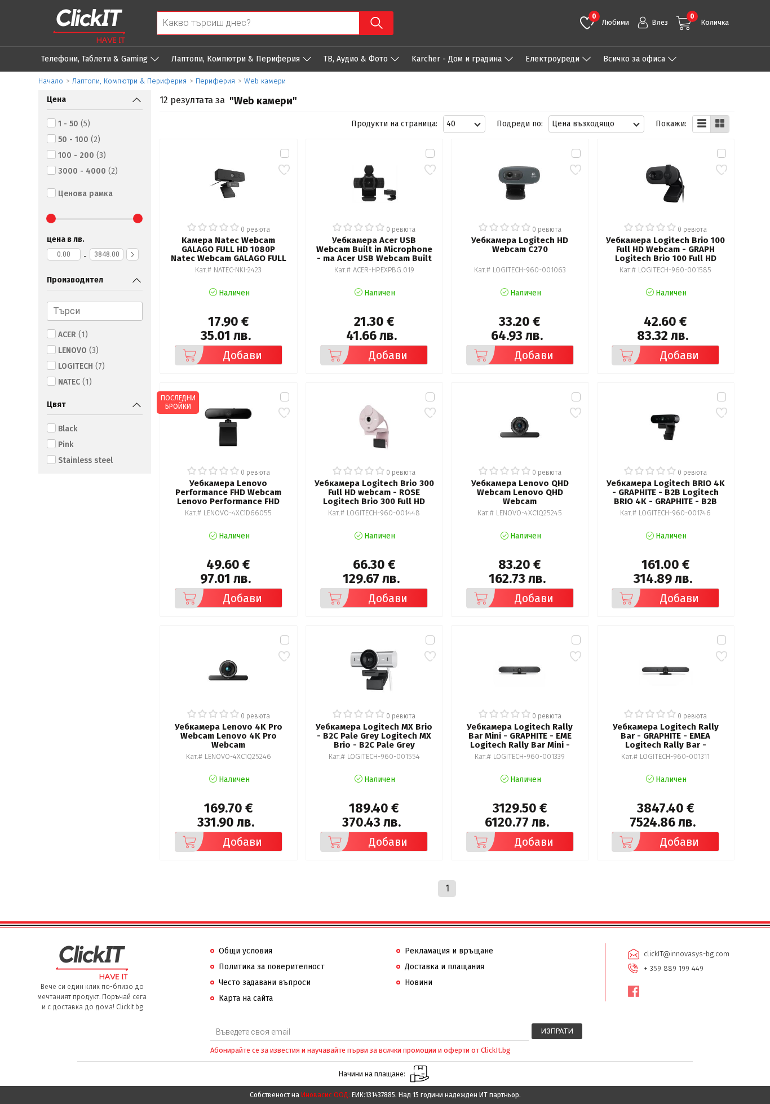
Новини (418, 982)
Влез (660, 22)
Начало (50, 81)
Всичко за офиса (634, 59)
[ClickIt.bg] (89, 26)
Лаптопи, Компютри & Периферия (235, 59)
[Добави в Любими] (284, 169)
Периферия (215, 81)
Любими (610, 19)
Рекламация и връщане (449, 951)
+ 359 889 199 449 (673, 968)
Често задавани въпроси (265, 982)
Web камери (265, 81)
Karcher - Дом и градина (456, 59)
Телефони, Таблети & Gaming (94, 59)
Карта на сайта (246, 998)
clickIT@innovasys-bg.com (686, 954)
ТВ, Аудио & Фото (356, 59)
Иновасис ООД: (325, 1095)
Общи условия (245, 951)
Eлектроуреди (552, 59)
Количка (709, 19)
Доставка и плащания (444, 966)
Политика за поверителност (272, 966)
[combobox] (464, 124)
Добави (242, 355)
